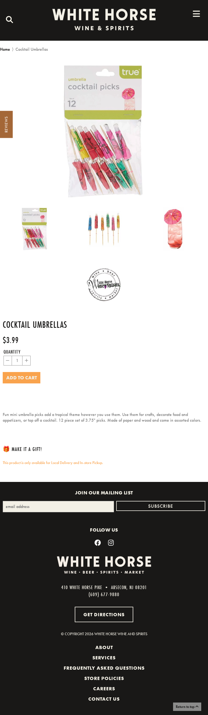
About (104, 647)
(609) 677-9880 (104, 594)
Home (5, 49)
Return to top (185, 706)
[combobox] (8, 20)
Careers (104, 688)
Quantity (12, 351)
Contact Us (104, 699)
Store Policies (104, 678)
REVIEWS (6, 124)
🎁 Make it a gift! (22, 449)
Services (104, 657)
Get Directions (104, 614)
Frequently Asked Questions (104, 668)
